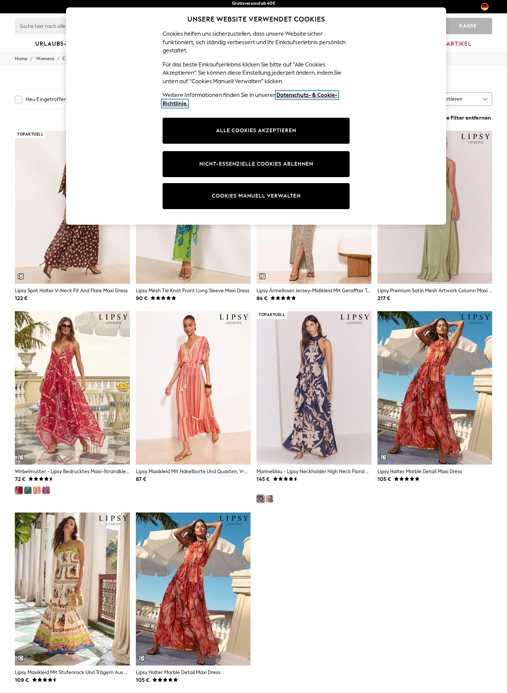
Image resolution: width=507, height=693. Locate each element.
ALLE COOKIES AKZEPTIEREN (256, 130)
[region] (256, 116)
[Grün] (28, 490)
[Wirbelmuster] (19, 490)
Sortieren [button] (451, 99)
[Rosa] (36, 490)
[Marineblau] (260, 498)
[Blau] (269, 498)
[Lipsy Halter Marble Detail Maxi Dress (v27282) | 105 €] (193, 589)
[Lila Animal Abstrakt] (46, 490)
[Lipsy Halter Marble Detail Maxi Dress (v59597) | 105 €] (435, 388)
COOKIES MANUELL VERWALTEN (256, 196)
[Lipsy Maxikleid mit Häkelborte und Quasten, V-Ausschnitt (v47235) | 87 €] (193, 388)
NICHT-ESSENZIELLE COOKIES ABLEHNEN (256, 164)
